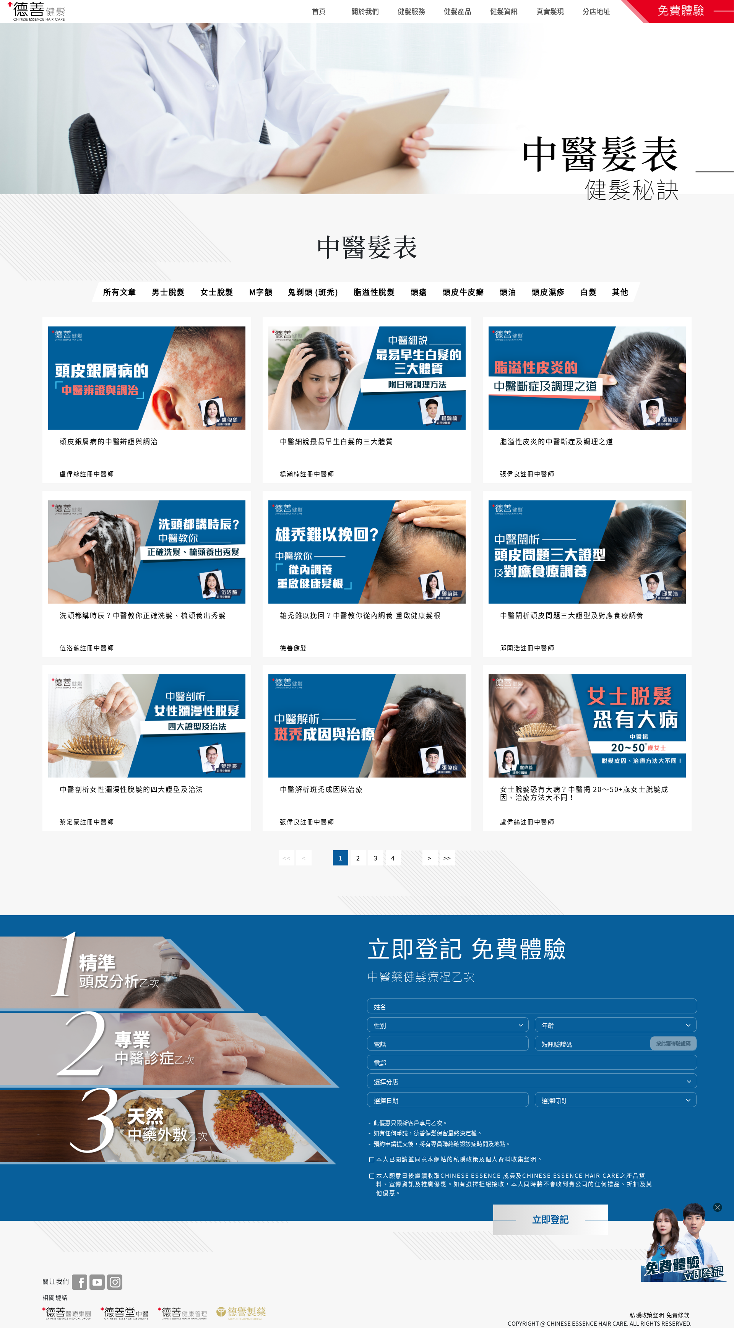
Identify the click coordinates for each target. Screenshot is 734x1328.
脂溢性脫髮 (374, 291)
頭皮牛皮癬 (463, 291)
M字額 (261, 291)
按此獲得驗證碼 (673, 1043)
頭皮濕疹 (548, 291)
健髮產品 (457, 11)
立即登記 (550, 1219)
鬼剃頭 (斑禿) (313, 291)
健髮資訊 (504, 11)
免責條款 (677, 1315)
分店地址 (596, 11)
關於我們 (365, 11)
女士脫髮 (217, 291)
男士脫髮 (168, 291)
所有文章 (119, 291)
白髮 (588, 291)
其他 (620, 291)
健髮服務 (411, 11)
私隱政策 (466, 1159)
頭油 (508, 291)
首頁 (319, 11)
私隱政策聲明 (647, 1315)
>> (447, 857)
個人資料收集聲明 (511, 1159)
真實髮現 (550, 11)
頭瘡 (419, 291)
